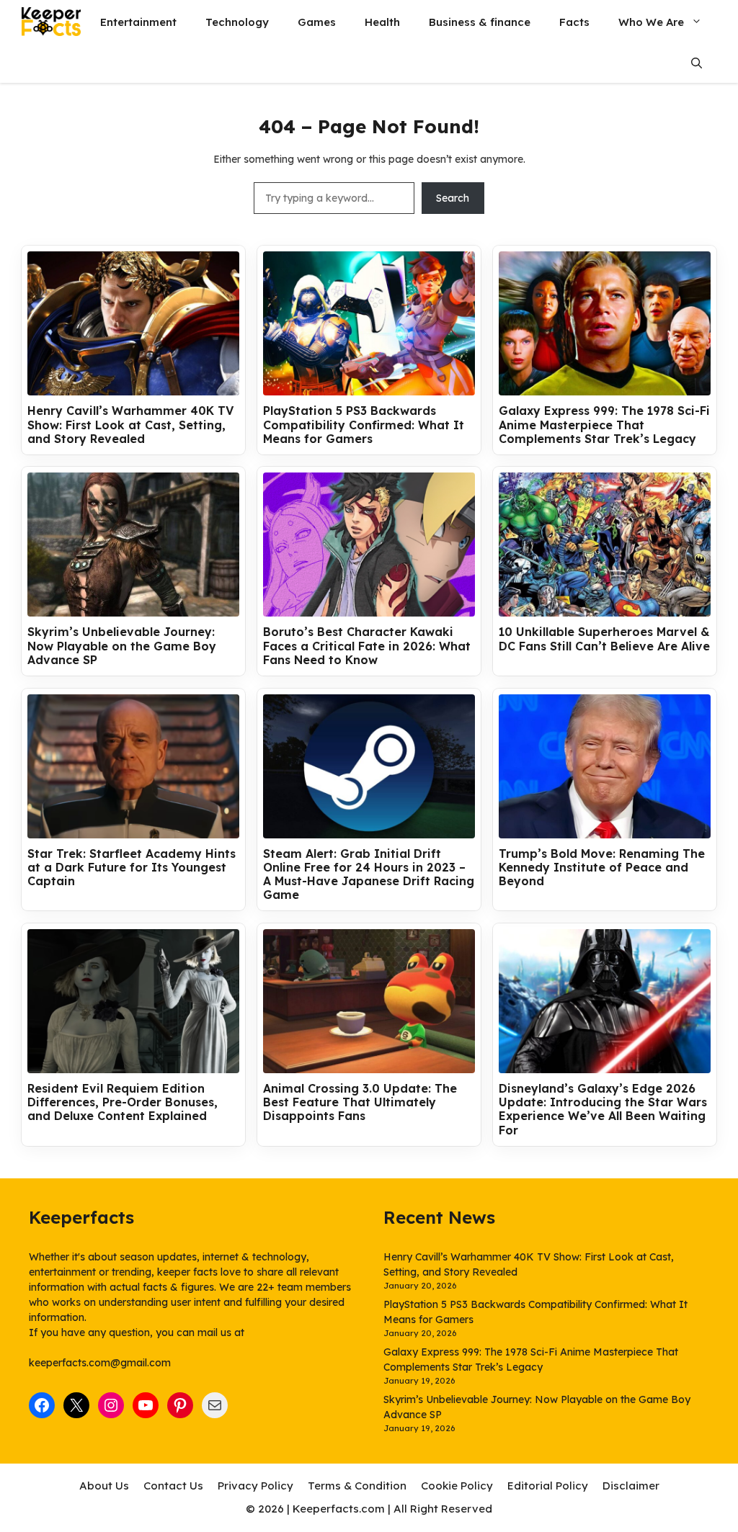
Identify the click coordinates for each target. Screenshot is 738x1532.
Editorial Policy (547, 1485)
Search (452, 198)
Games (317, 22)
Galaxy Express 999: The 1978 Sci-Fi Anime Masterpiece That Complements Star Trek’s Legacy (604, 424)
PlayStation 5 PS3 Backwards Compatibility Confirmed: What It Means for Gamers (363, 424)
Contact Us (173, 1485)
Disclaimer (631, 1485)
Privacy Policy (255, 1485)
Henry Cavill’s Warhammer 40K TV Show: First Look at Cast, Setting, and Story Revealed (130, 424)
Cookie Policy (457, 1485)
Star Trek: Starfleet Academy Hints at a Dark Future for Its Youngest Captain (131, 867)
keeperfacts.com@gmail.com (100, 1362)
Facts (574, 22)
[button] (696, 63)
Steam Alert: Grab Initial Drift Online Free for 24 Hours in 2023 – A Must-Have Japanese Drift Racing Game (368, 874)
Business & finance (479, 22)
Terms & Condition (357, 1485)
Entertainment (138, 22)
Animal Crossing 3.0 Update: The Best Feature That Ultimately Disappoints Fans (360, 1102)
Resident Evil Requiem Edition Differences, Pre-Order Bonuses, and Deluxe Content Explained (122, 1102)
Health (382, 22)
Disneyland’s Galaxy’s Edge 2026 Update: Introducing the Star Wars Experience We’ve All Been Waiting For (603, 1109)
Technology (237, 22)
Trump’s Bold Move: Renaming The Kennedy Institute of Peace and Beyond (602, 867)
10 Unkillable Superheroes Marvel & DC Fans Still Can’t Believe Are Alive (604, 639)
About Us (104, 1485)
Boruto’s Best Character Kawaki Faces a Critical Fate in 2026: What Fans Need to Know (367, 645)
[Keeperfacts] (51, 21)
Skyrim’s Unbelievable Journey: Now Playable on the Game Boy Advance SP (121, 645)
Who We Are (651, 22)
